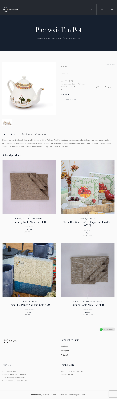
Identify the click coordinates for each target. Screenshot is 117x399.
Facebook (64, 346)
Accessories (78, 87)
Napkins (91, 219)
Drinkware (57, 38)
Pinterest (64, 355)
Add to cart (71, 100)
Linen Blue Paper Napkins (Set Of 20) (29, 305)
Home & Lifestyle (103, 87)
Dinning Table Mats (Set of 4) (29, 222)
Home (39, 38)
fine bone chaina (90, 87)
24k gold (69, 87)
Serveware (65, 90)
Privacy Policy (36, 394)
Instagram (64, 350)
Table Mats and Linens (33, 219)
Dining (47, 38)
